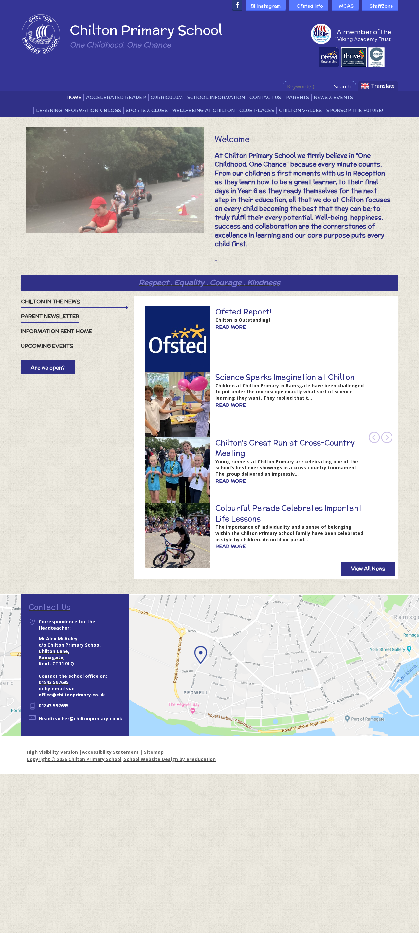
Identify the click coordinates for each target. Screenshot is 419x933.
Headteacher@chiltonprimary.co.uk (80, 718)
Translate (383, 85)
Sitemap (154, 752)
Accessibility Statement (110, 752)
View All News (368, 568)
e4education (201, 759)
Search (342, 86)
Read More (230, 327)
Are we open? (48, 367)
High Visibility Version (52, 752)
